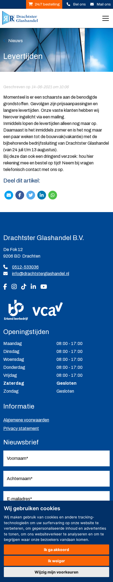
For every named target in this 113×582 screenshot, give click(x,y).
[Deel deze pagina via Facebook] (19, 194)
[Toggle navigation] (105, 18)
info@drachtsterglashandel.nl (40, 273)
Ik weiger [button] (56, 560)
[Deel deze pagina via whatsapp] (52, 194)
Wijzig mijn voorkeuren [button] (56, 572)
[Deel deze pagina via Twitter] (30, 194)
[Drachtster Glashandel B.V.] (20, 18)
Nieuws (15, 40)
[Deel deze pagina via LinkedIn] (41, 194)
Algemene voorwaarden (26, 420)
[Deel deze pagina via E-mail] (8, 194)
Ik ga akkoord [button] (56, 549)
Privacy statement (21, 428)
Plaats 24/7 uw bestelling (44, 4)
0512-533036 (25, 267)
